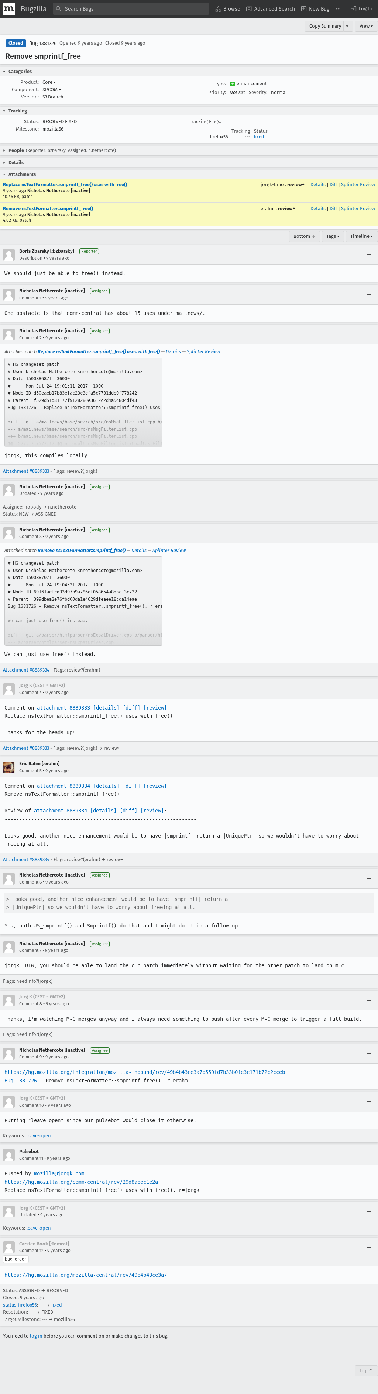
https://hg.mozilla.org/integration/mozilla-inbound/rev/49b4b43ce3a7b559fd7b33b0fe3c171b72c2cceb (144, 1072)
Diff (333, 184)
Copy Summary (325, 26)
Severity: (258, 92)
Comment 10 (31, 1105)
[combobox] (131, 9)
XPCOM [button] (51, 89)
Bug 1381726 (42, 43)
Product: (29, 82)
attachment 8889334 (63, 786)
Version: (30, 97)
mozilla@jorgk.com (59, 1173)
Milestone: (27, 129)
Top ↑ (366, 1370)
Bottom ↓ (304, 236)
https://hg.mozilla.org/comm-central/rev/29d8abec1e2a (81, 1182)
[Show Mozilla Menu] (9, 9)
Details (318, 184)
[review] (155, 708)
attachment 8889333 (63, 708)
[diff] (131, 708)
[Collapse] (369, 255)
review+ (296, 184)
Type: (220, 83)
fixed (259, 136)
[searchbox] (131, 9)
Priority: (217, 92)
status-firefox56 (20, 1305)
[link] (83, 402)
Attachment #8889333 (26, 471)
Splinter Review (358, 184)
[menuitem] (227, 9)
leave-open (38, 1135)
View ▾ (366, 26)
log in (36, 1336)
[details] (106, 708)
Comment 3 (30, 536)
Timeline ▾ (361, 236)
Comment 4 (30, 692)
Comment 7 (30, 950)
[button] (361, 9)
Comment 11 (31, 1158)
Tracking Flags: (205, 121)
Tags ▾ (333, 236)
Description (30, 258)
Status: (31, 121)
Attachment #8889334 (26, 670)
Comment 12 (31, 1250)
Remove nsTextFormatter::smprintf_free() (48, 208)
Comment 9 (30, 1057)
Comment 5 (30, 770)
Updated (28, 493)
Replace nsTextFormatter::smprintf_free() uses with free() (65, 184)
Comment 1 (30, 298)
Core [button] (49, 82)
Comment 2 (30, 337)
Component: (25, 89)
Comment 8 (30, 1003)
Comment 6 (30, 882)
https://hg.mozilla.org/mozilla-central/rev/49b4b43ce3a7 (85, 1275)
